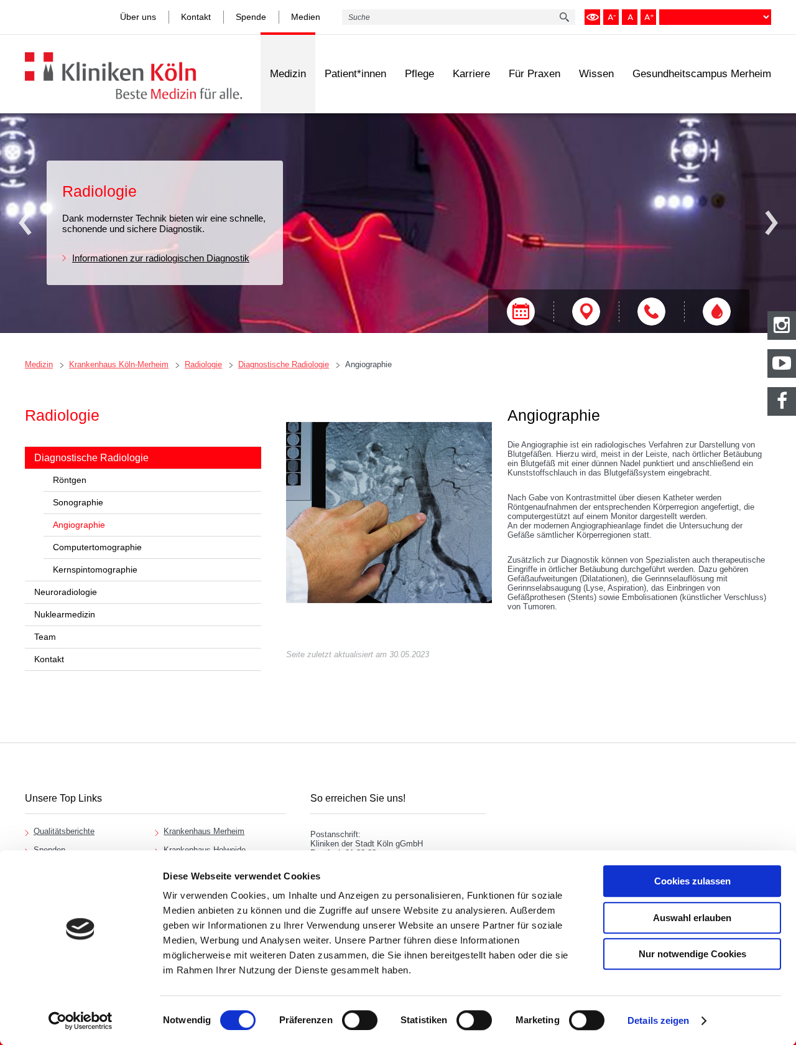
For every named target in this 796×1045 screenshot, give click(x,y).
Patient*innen (355, 74)
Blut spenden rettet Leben (716, 312)
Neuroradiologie (65, 592)
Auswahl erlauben (692, 917)
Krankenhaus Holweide (205, 850)
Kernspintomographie (95, 569)
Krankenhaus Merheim (204, 831)
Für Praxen (534, 74)
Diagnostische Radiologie (283, 364)
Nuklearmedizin (64, 614)
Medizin (288, 74)
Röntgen (69, 480)
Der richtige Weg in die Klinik (586, 312)
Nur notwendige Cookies (692, 954)
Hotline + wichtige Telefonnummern (651, 312)
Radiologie (203, 364)
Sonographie (78, 502)
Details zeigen (658, 1020)
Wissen (596, 74)
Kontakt (196, 17)
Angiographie (368, 364)
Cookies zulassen (692, 881)
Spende (251, 17)
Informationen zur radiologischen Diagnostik (160, 258)
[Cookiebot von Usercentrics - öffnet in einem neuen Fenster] (80, 1020)
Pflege (419, 74)
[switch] (359, 1020)
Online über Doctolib (520, 312)
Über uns (138, 17)
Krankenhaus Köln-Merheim (119, 364)
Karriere (471, 74)
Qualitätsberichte (64, 831)
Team (45, 637)
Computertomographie (97, 547)
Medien (305, 17)
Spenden (49, 850)
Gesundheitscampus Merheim (701, 74)
